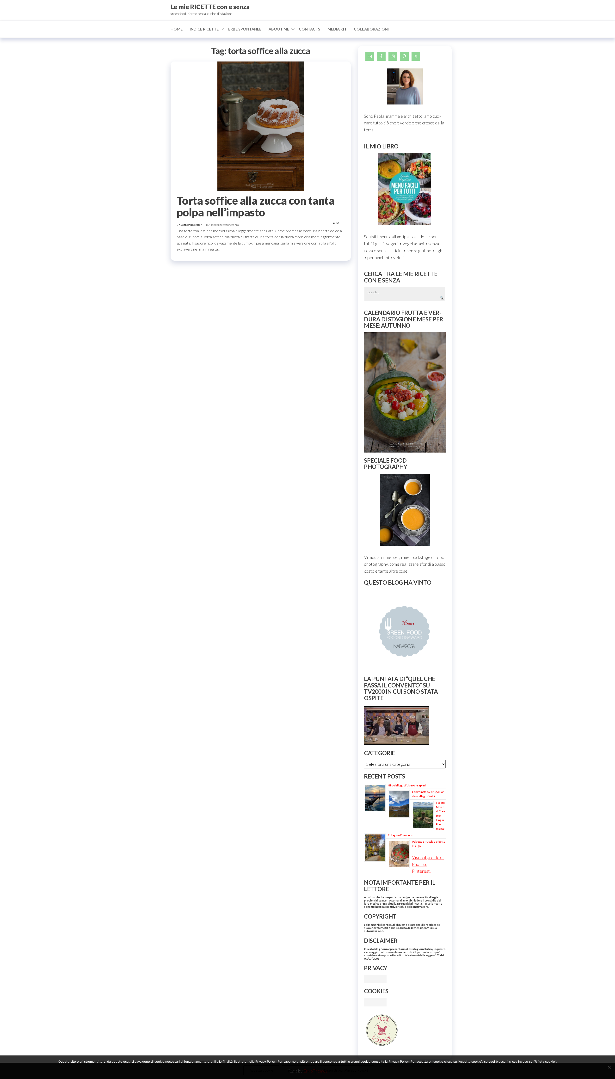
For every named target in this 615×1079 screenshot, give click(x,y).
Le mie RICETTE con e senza (210, 7)
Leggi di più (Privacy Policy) (346, 1070)
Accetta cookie (261, 1070)
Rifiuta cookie (298, 1070)
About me (279, 29)
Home (177, 29)
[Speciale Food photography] (405, 510)
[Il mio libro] (405, 189)
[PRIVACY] (375, 978)
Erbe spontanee (244, 29)
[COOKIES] (375, 1001)
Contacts (309, 29)
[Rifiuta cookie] (609, 1067)
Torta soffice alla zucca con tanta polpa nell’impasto (255, 206)
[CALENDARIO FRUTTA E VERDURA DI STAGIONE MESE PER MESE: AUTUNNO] (405, 392)
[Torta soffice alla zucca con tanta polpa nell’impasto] (260, 126)
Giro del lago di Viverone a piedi (407, 785)
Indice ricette (204, 29)
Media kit (337, 29)
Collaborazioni (371, 29)
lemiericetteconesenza (225, 225)
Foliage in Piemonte (400, 835)
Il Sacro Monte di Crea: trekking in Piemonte (440, 815)
